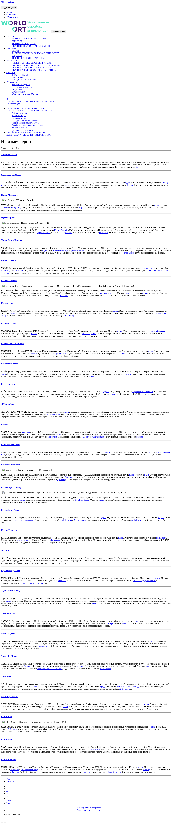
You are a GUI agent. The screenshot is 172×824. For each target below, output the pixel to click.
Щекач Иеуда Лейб (10, 570)
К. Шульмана (98, 437)
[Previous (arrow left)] (2, 822)
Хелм (65, 706)
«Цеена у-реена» (9, 217)
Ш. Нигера (6, 270)
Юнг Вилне (6, 716)
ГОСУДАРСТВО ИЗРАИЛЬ (25, 80)
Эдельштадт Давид (10, 591)
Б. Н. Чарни (18, 270)
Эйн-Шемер (68, 316)
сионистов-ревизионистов (33, 583)
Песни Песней (60, 230)
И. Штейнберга (82, 500)
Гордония (87, 772)
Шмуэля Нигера (60, 250)
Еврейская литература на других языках (30, 125)
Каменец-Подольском (24, 520)
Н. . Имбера (94, 749)
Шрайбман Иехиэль (10, 465)
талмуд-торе (16, 207)
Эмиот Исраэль (8, 633)
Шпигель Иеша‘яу (10, 444)
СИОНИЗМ (17, 77)
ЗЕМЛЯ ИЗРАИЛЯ (20, 75)
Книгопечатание (19, 127)
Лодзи (151, 452)
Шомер (4, 424)
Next (8, 801)
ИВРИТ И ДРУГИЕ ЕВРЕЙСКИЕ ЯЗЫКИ (32, 63)
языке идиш (149, 268)
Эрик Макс (6, 676)
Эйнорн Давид (8, 613)
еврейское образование (156, 331)
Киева (91, 376)
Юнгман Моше (8, 759)
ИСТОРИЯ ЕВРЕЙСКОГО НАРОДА (29, 39)
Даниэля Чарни (77, 250)
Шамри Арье (7, 303)
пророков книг (43, 232)
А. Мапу (85, 437)
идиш (127, 182)
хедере (68, 185)
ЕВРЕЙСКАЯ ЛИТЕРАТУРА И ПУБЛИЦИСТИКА (36, 65)
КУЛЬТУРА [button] (11, 60)
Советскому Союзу (29, 769)
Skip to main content (10, 2)
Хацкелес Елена (9, 154)
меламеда (96, 603)
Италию (15, 772)
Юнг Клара (6, 739)
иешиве (14, 313)
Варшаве (83, 207)
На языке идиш (13, 104)
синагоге (103, 232)
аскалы (64, 295)
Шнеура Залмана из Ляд (128, 686)
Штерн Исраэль (9, 530)
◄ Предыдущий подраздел (88, 808)
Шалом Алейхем (9, 280)
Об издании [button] (11, 82)
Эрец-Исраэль (114, 772)
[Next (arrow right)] (5, 822)
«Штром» (5, 550)
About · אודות (12, 12)
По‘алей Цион (127, 253)
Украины (14, 769)
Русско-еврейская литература (25, 123)
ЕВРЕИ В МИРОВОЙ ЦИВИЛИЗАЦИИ (31, 46)
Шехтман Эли (8, 384)
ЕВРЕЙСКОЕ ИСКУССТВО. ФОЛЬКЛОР (31, 68)
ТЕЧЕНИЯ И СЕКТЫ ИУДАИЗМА (28, 58)
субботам (68, 232)
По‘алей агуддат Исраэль (144, 580)
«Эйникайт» (105, 668)
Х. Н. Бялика (121, 354)
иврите (145, 293)
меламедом (161, 538)
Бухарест (61, 479)
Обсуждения (12, 17)
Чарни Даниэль (8, 260)
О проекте (11, 15)
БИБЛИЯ (16, 51)
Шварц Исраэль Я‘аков (12, 343)
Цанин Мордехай (9, 195)
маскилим (52, 437)
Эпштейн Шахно (9, 656)
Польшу (146, 769)
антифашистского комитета (49, 668)
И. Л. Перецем (89, 333)
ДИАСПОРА (18, 41)
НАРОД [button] (10, 36)
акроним (26, 432)
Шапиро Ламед (8, 323)
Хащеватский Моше (11, 175)
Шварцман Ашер (9, 364)
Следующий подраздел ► (89, 810)
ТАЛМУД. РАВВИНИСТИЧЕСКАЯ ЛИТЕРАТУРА (35, 53)
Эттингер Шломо (9, 696)
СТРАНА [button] (10, 72)
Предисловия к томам (22, 87)
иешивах (28, 540)
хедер (101, 500)
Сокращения (17, 89)
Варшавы (55, 540)
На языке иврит (19, 115)
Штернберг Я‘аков (10, 510)
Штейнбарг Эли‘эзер (11, 487)
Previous (10, 781)
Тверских (129, 374)
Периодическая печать (22, 130)
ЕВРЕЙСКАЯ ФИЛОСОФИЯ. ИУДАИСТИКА (34, 70)
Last (8, 803)
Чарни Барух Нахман (11, 240)
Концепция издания (21, 84)
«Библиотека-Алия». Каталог (25, 94)
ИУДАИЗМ (17, 55)
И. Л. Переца (66, 520)
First (8, 779)
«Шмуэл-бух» (7, 404)
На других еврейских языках (25, 120)
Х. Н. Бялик (124, 689)
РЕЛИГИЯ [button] (11, 48)
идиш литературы (108, 293)
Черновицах (70, 477)
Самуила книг (53, 414)
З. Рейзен (12, 729)
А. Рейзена (136, 520)
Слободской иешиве (59, 354)
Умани (130, 185)
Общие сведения (19, 113)
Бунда (138, 167)
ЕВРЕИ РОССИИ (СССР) (24, 43)
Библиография (18, 92)
